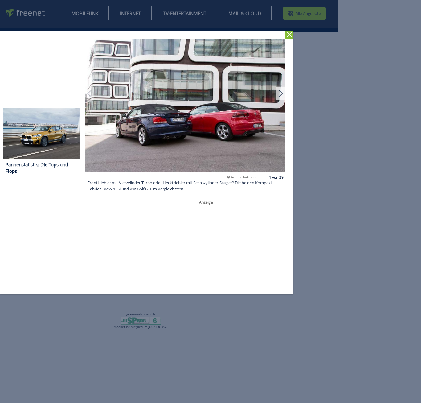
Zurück (289, 35)
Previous (89, 93)
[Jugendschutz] (141, 320)
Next (280, 93)
